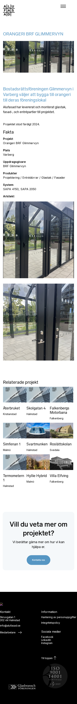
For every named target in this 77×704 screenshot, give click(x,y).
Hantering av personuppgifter (58, 617)
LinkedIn (46, 639)
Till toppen (47, 658)
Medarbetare (8, 632)
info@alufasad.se (10, 625)
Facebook (47, 636)
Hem (65, 155)
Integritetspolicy (50, 622)
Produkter (65, 165)
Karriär (65, 194)
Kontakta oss (38, 560)
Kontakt (65, 204)
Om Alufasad (65, 184)
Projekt (65, 175)
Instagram (46, 643)
